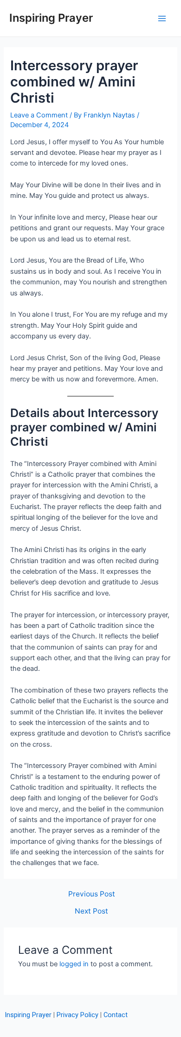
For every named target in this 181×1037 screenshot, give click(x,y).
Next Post (91, 911)
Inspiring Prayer (51, 18)
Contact (115, 1015)
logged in (74, 964)
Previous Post (91, 894)
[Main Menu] (162, 18)
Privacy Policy (77, 1015)
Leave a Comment (39, 115)
